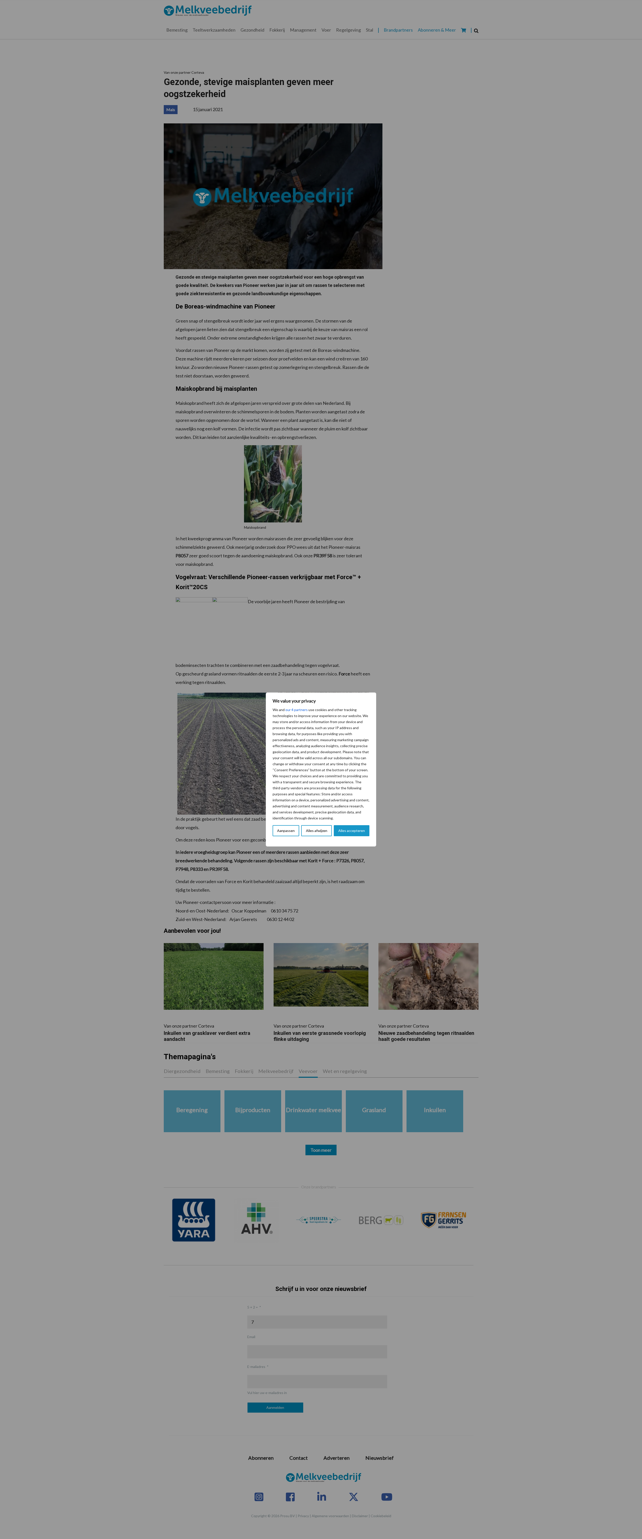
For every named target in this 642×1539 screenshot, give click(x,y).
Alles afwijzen (316, 830)
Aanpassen (286, 830)
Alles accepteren (351, 830)
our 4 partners (296, 710)
